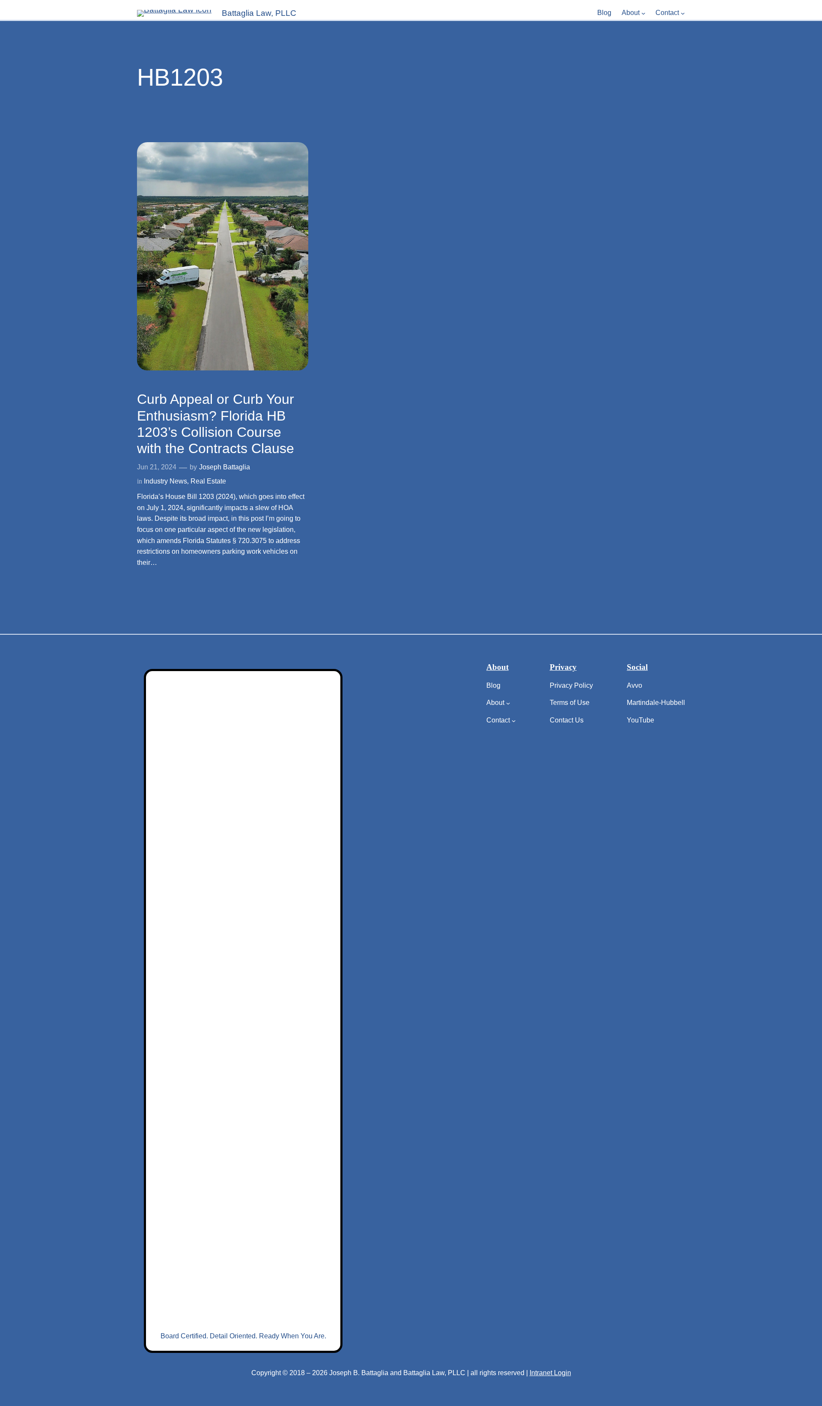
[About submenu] (643, 13)
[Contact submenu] (683, 13)
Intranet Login (550, 1372)
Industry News (165, 481)
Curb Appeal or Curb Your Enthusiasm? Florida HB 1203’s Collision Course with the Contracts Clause (215, 423)
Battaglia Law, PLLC (259, 13)
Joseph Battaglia (224, 467)
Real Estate (208, 481)
